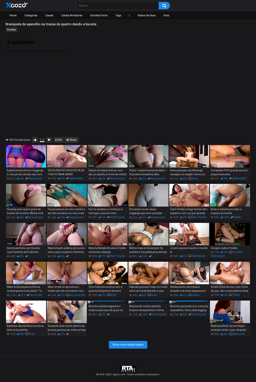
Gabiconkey (76, 178)
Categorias (31, 15)
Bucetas (11, 29)
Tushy (236, 294)
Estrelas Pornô (99, 15)
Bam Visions (199, 217)
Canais (49, 15)
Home (13, 15)
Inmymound (117, 178)
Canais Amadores (71, 15)
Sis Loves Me (77, 294)
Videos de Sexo (147, 15)
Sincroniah (36, 294)
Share (73, 139)
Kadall (237, 217)
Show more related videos (128, 344)
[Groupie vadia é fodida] (230, 234)
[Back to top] (243, 370)
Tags (118, 15)
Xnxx (166, 15)
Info (59, 139)
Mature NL (239, 333)
